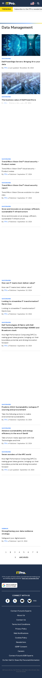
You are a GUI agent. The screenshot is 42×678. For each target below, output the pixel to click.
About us (21, 615)
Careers (21, 651)
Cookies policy (21, 638)
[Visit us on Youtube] (22, 601)
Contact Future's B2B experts (21, 655)
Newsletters (21, 642)
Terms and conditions (21, 624)
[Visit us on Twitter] (15, 601)
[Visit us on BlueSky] (28, 601)
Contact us (21, 620)
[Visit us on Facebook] (8, 601)
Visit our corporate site (30, 578)
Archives (23, 557)
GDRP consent (21, 646)
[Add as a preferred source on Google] (9, 585)
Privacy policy (21, 629)
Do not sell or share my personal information (21, 660)
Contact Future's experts (21, 611)
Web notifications (21, 633)
